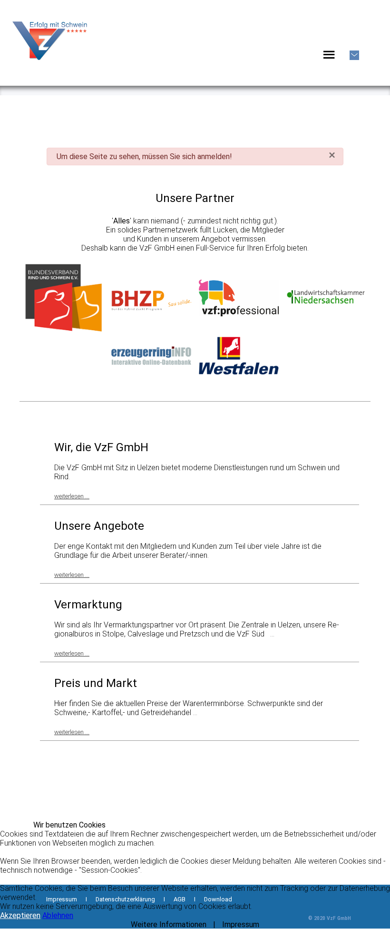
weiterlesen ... (71, 496)
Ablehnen (57, 915)
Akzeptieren (20, 915)
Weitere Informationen (168, 924)
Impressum (240, 924)
